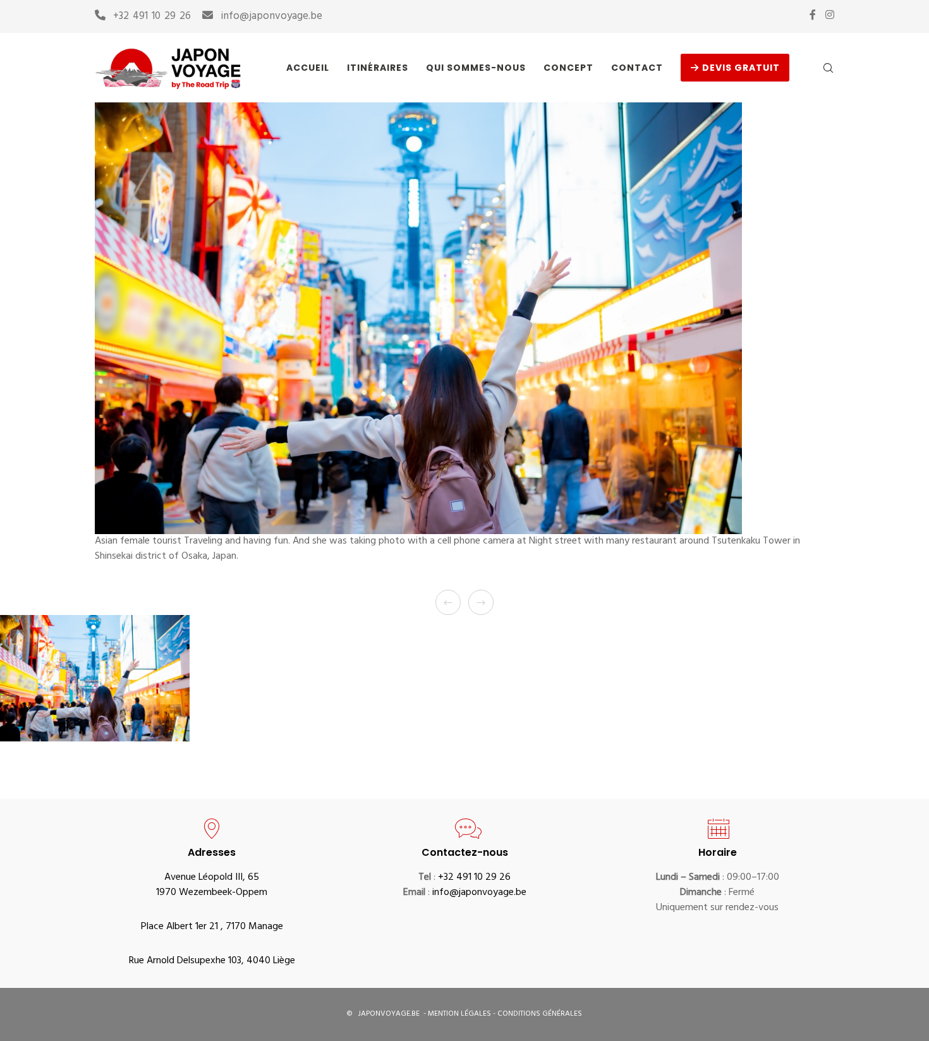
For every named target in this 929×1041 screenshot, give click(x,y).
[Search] (820, 67)
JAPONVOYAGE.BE (388, 1014)
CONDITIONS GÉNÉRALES (539, 1014)
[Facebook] (813, 14)
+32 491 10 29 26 (152, 17)
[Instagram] (829, 14)
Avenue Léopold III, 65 (211, 877)
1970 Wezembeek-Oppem (211, 893)
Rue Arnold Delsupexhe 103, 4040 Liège (212, 961)
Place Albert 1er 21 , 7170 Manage (212, 927)
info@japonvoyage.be (271, 17)
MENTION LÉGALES (460, 1014)
